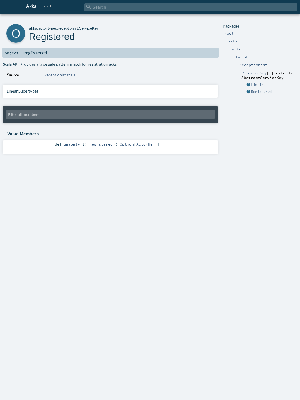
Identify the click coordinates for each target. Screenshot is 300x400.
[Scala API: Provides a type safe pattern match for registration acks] (248, 92)
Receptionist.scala (59, 75)
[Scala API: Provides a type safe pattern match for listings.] (248, 85)
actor (42, 28)
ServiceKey (89, 28)
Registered (261, 92)
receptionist (68, 28)
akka (33, 28)
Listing (258, 85)
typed (52, 28)
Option (127, 144)
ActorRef (145, 144)
